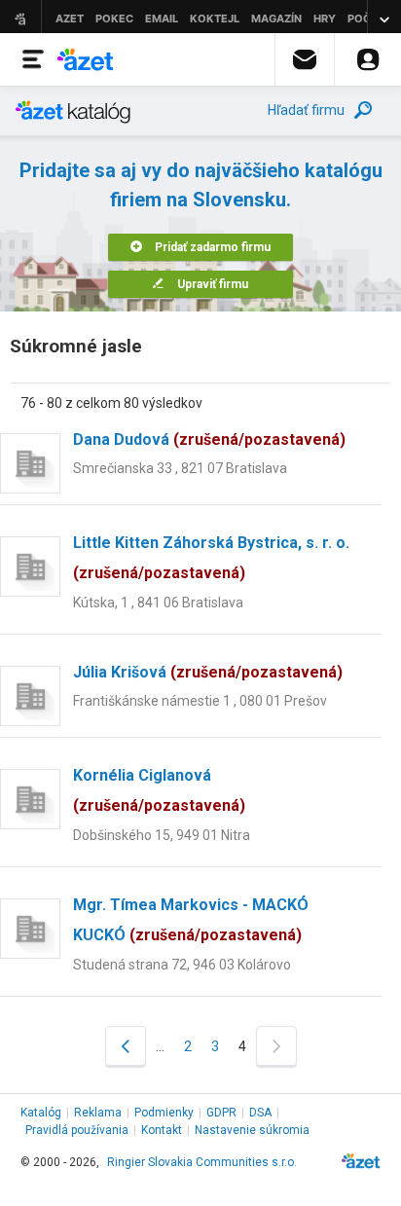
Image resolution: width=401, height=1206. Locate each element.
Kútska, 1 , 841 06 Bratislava (158, 602)
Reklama (98, 1112)
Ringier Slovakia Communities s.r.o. (202, 1162)
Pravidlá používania (76, 1130)
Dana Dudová (209, 439)
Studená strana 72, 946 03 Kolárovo (182, 964)
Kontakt (161, 1130)
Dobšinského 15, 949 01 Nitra (161, 835)
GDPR (221, 1112)
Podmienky (164, 1112)
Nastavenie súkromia (252, 1130)
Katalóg (40, 1112)
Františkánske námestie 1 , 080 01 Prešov (200, 701)
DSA (260, 1112)
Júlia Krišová (208, 672)
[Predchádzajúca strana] (125, 1046)
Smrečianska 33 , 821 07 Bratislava (180, 468)
